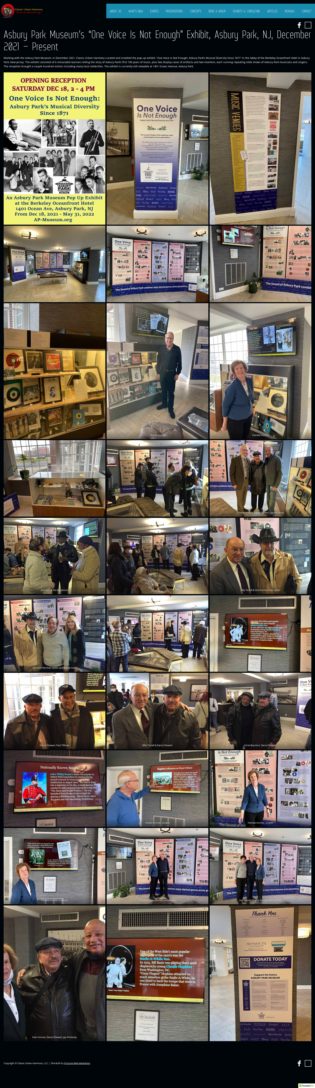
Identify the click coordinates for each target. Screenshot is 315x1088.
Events (154, 11)
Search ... (308, 25)
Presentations (174, 11)
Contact (306, 11)
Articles (272, 11)
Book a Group (217, 11)
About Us (115, 11)
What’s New (136, 11)
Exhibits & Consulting (246, 11)
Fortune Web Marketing (77, 1063)
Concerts (195, 11)
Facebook (299, 25)
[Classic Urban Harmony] (22, 11)
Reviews (289, 11)
